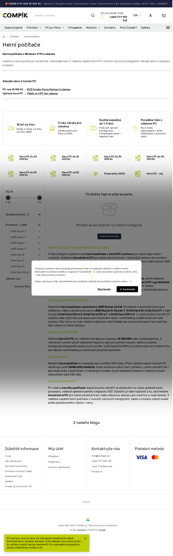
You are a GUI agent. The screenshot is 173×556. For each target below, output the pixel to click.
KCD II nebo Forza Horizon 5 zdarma (48, 89)
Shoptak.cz (81, 530)
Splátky (9, 481)
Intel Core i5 (25, 254)
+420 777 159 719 (102, 461)
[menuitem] (13, 27)
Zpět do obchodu (109, 236)
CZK (135, 15)
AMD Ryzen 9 (25, 249)
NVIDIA (86, 501)
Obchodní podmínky (16, 466)
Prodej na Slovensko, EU (18, 486)
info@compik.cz (101, 456)
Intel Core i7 (25, 260)
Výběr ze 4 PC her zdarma (42, 93)
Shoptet (102, 530)
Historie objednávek (59, 467)
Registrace (54, 461)
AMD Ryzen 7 (25, 243)
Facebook (97, 471)
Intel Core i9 (25, 266)
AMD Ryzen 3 (25, 231)
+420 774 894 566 (102, 466)
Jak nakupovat (13, 461)
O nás (8, 456)
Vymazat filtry (22, 286)
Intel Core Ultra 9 (25, 272)
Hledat (92, 15)
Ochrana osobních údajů (18, 471)
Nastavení (104, 289)
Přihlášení (53, 456)
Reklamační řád (13, 476)
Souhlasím (129, 289)
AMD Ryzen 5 (25, 237)
